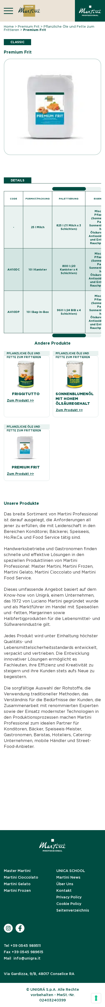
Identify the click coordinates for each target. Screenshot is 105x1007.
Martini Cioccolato (21, 877)
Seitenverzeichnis (72, 910)
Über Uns (64, 884)
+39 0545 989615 (23, 952)
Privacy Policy (69, 897)
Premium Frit (29, 26)
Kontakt (64, 890)
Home (9, 26)
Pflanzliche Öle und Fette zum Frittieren (49, 28)
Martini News (68, 877)
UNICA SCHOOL (70, 871)
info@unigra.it (22, 958)
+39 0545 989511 (22, 946)
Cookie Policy (68, 904)
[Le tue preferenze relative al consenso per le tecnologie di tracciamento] (96, 998)
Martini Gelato (17, 884)
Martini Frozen (17, 890)
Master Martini (17, 871)
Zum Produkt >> (20, 400)
